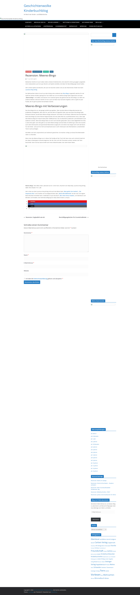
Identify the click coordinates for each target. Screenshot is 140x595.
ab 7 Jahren (94, 455)
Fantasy (97, 548)
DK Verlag (98, 546)
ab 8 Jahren (94, 457)
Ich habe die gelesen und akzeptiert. (44, 279)
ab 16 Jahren (94, 471)
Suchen (114, 35)
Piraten (108, 564)
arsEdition (103, 539)
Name (26, 255)
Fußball (105, 551)
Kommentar (28, 233)
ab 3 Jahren (94, 447)
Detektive (93, 545)
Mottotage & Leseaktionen (71, 22)
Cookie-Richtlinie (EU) (95, 26)
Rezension (46, 71)
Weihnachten (108, 575)
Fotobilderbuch (102, 548)
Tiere (102, 570)
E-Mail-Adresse (29, 263)
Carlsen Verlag (101, 542)
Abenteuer (95, 539)
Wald (102, 575)
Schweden (97, 567)
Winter (107, 578)
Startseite (28, 22)
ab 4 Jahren (94, 449)
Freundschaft (97, 550)
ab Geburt (93, 433)
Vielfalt (107, 571)
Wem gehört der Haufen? (71, 191)
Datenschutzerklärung (41, 279)
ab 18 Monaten (95, 444)
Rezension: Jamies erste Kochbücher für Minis (103, 494)
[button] (59, 22)
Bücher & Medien (53, 22)
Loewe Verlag (101, 559)
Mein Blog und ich (39, 22)
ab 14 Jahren (94, 468)
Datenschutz (73, 26)
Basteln (92, 542)
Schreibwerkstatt (61, 26)
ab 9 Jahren (94, 460)
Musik (96, 561)
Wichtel (92, 578)
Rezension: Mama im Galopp (98, 480)
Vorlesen (95, 574)
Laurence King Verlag (31, 89)
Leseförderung (48, 26)
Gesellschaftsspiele (37, 71)
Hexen (114, 551)
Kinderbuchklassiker (108, 554)
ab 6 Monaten (94, 436)
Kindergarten (94, 559)
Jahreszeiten (93, 554)
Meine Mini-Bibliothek (65, 193)
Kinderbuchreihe (96, 556)
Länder (106, 559)
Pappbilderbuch (101, 564)
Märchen (100, 561)
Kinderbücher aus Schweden (109, 556)
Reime (112, 564)
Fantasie (92, 548)
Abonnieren (96, 519)
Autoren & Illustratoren (33, 26)
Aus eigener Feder (87, 22)
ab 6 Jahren (94, 452)
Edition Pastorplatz (105, 545)
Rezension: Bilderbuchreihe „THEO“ (100, 492)
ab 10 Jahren (94, 463)
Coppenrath (111, 543)
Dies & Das (99, 22)
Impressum (83, 26)
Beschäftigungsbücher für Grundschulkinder (73, 217)
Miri (36, 79)
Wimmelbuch (99, 578)
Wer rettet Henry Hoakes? (67, 195)
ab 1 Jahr (93, 439)
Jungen (99, 554)
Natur (103, 561)
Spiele (51, 71)
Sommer (104, 567)
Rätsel (92, 567)
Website (26, 271)
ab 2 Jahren (94, 441)
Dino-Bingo (66, 93)
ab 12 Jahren (94, 465)
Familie (113, 545)
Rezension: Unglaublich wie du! (35, 217)
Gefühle (109, 551)
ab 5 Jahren (28, 71)
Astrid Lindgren (111, 539)
